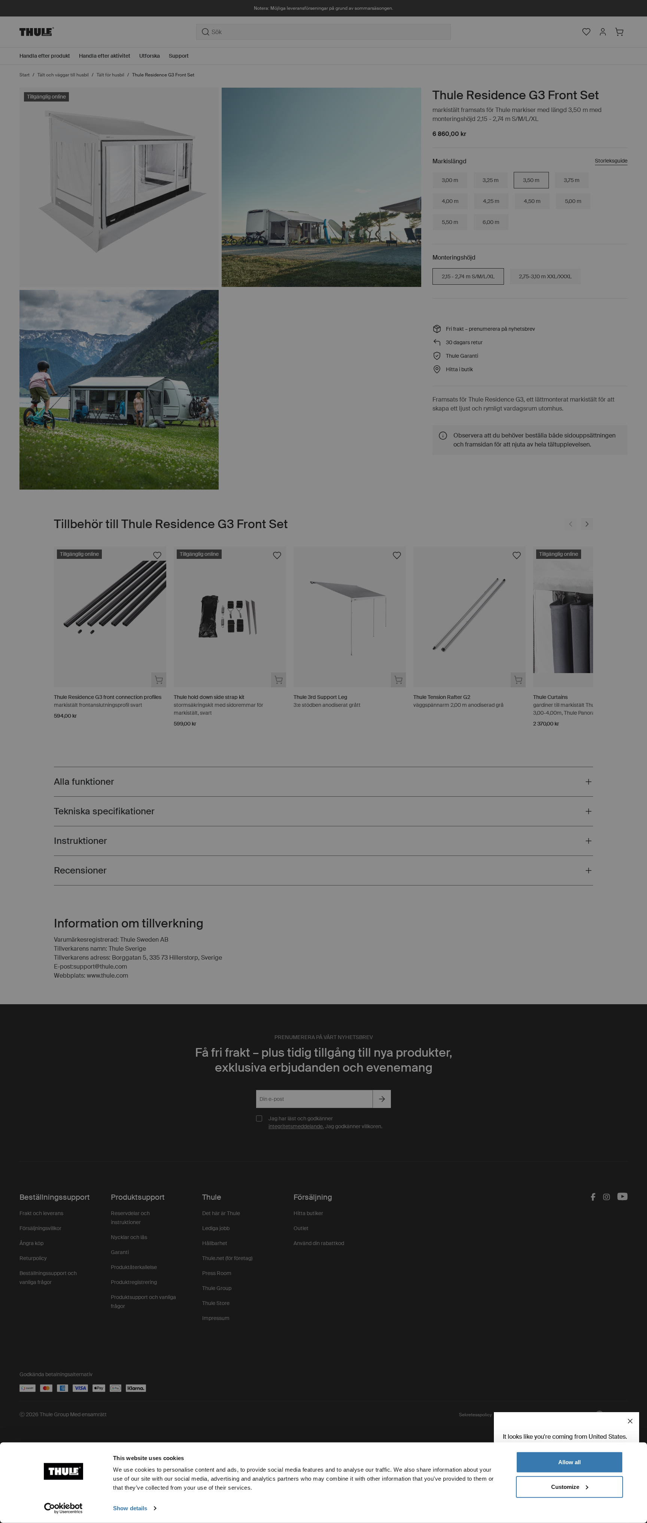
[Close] (630, 1421)
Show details (130, 1508)
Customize (565, 1486)
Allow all (569, 1462)
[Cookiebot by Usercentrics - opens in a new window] (63, 1508)
